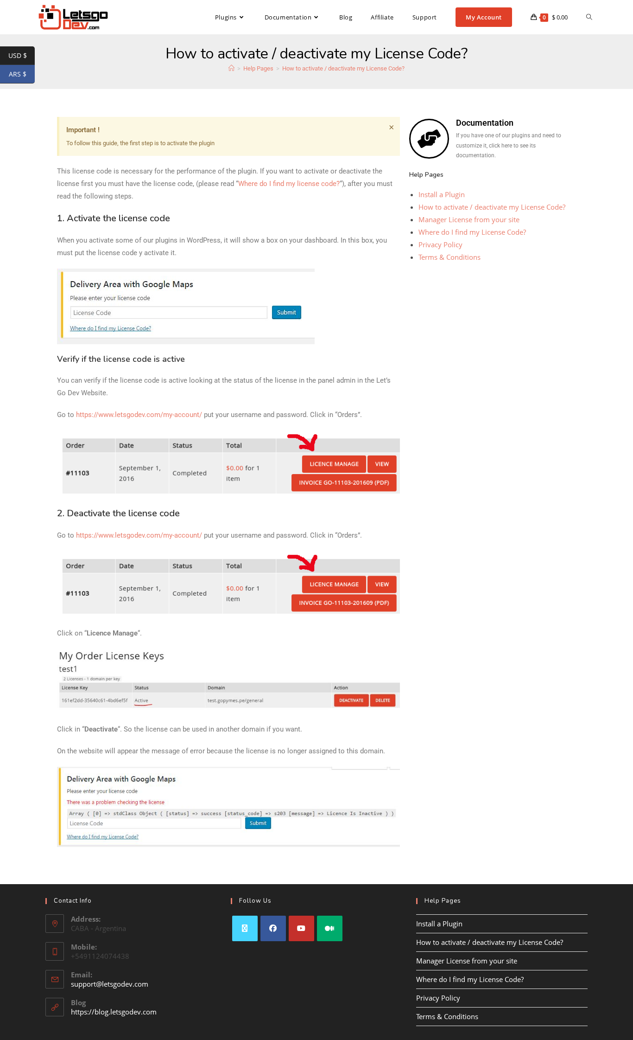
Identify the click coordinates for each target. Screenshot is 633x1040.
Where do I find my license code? (289, 184)
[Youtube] (301, 928)
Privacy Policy (440, 244)
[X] (245, 928)
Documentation (484, 123)
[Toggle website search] (589, 17)
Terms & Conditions (449, 257)
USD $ (21, 55)
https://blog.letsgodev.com (114, 1011)
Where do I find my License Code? (472, 232)
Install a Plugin (441, 194)
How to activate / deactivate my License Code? (343, 68)
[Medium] (329, 928)
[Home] (231, 68)
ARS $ (22, 74)
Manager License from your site (468, 219)
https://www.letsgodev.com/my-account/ (139, 415)
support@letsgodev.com (109, 984)
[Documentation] (429, 139)
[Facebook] (273, 928)
